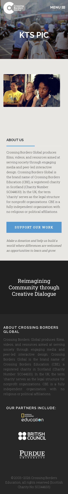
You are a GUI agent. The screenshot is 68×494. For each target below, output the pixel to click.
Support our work (34, 227)
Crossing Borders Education (22, 8)
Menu (55, 7)
